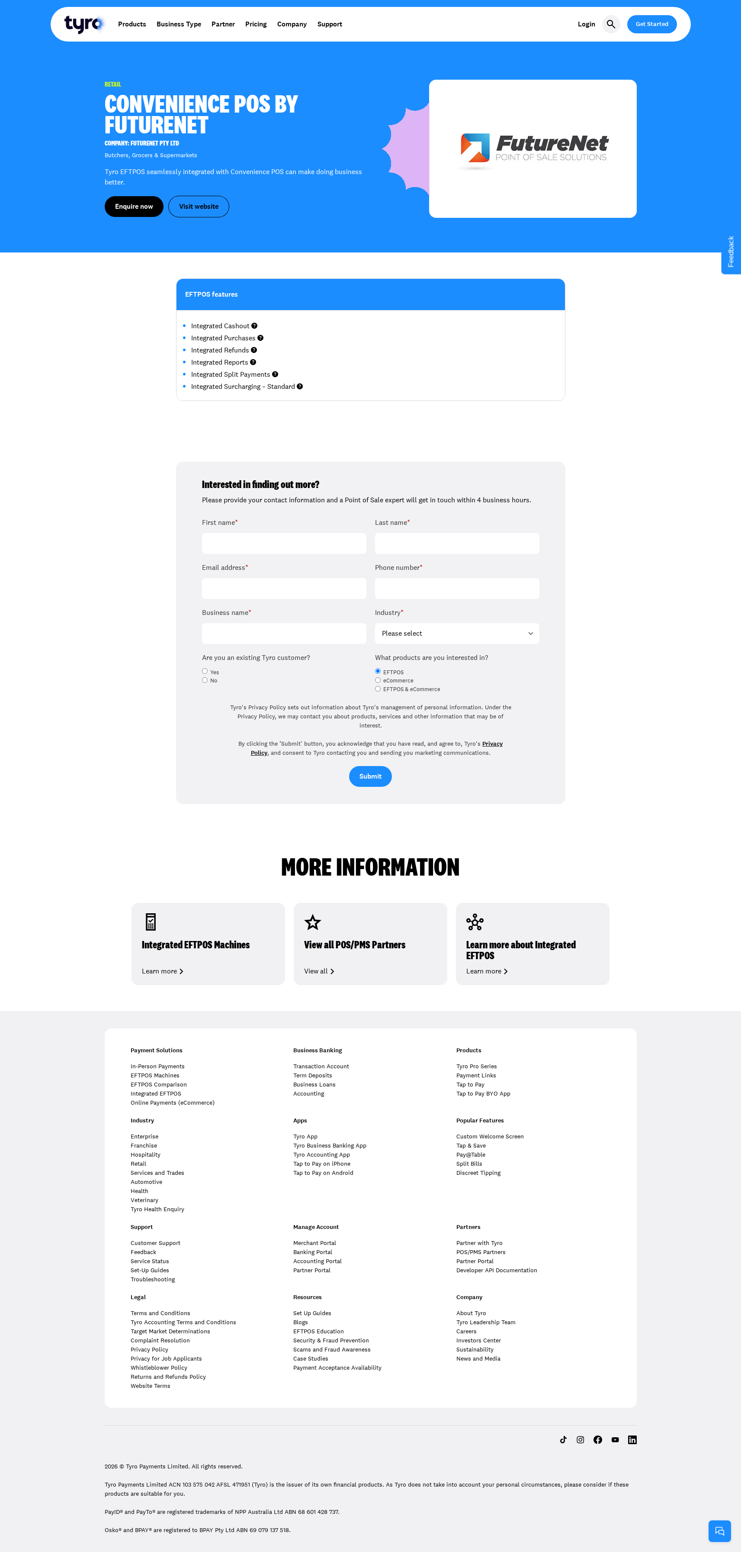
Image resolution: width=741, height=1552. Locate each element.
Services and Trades (157, 1173)
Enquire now (134, 206)
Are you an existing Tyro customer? (256, 657)
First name (220, 522)
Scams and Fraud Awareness (332, 1349)
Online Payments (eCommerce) (173, 1102)
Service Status (150, 1261)
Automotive (146, 1182)
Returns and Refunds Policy (168, 1377)
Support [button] (330, 24)
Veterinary (144, 1200)
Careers (466, 1331)
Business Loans (314, 1084)
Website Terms (150, 1386)
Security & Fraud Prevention (331, 1340)
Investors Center (478, 1340)
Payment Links (476, 1075)
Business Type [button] (179, 24)
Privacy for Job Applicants (166, 1358)
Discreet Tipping (478, 1173)
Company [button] (292, 24)
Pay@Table (470, 1154)
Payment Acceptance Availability (337, 1367)
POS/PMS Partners (481, 1252)
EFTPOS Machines (155, 1075)
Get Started (652, 24)
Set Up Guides (312, 1313)
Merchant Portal (314, 1243)
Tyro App (305, 1136)
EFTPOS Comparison (159, 1084)
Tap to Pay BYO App (483, 1093)
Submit (370, 776)
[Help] (720, 1531)
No (213, 680)
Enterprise (144, 1136)
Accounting (308, 1093)
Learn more (159, 971)
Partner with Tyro (479, 1243)
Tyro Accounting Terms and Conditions (183, 1322)
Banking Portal (312, 1252)
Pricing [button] (256, 24)
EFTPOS (393, 672)
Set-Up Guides (150, 1270)
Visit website (198, 206)
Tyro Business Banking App (329, 1145)
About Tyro (471, 1313)
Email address (225, 567)
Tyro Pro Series (476, 1066)
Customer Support (155, 1243)
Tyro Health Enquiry (157, 1209)
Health (139, 1191)
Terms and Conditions (160, 1313)
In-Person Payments (158, 1066)
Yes (214, 672)
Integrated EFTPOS (156, 1093)
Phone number (399, 567)
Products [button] (132, 24)
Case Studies (310, 1358)
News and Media (478, 1358)
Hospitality (145, 1154)
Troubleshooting (153, 1279)
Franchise (144, 1145)
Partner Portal (311, 1270)
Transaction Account (321, 1066)
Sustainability (475, 1349)
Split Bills (469, 1163)
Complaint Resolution (160, 1340)
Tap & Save (471, 1145)
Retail (138, 1163)
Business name (226, 612)
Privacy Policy (149, 1349)
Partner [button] (223, 24)
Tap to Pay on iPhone (321, 1163)
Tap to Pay (470, 1084)
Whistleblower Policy (159, 1367)
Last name (392, 522)
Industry (389, 612)
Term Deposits (312, 1075)
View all (316, 971)
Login (586, 24)
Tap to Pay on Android (323, 1173)
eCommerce (398, 680)
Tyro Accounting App (321, 1154)
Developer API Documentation (496, 1270)
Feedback (143, 1252)
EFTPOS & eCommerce (411, 689)
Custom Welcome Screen (490, 1136)
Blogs (300, 1322)
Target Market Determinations (170, 1331)
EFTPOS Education (318, 1331)
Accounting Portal (317, 1261)
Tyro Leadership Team (486, 1322)
